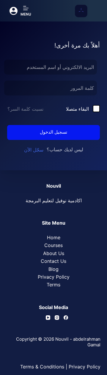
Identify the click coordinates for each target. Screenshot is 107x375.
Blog (53, 269)
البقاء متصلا (77, 109)
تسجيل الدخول (53, 132)
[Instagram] (57, 317)
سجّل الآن (33, 150)
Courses (53, 245)
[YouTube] (48, 317)
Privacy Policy (54, 277)
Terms (53, 285)
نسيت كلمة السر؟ (25, 109)
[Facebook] (66, 317)
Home (53, 237)
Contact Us (53, 261)
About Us (53, 253)
